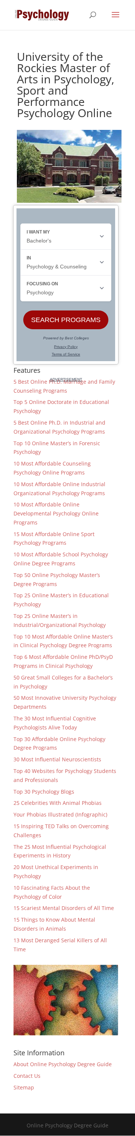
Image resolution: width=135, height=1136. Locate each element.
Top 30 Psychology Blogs (44, 791)
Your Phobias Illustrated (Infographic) (60, 814)
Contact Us (27, 1075)
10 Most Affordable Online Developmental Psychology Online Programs (56, 513)
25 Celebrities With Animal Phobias (58, 802)
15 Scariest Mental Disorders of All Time (64, 908)
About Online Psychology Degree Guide (63, 1064)
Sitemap (24, 1087)
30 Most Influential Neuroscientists (57, 759)
